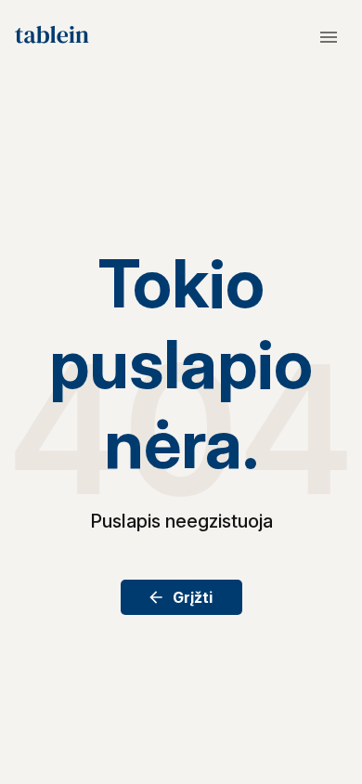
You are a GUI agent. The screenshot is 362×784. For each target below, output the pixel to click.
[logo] (52, 37)
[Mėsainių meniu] (328, 37)
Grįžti (193, 597)
